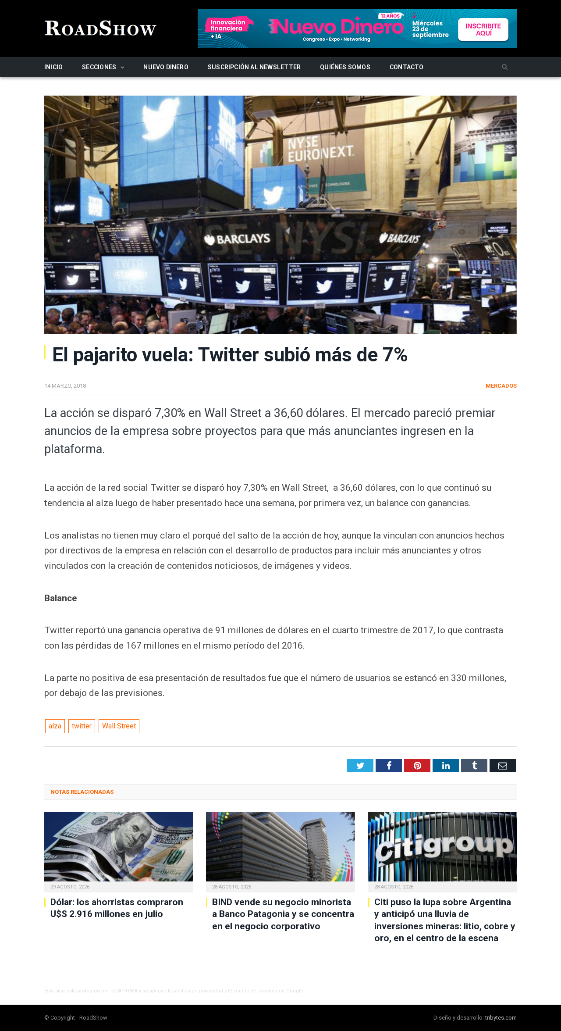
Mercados (501, 385)
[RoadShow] (100, 27)
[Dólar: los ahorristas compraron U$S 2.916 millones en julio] (118, 851)
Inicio (53, 67)
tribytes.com (501, 1017)
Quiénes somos (345, 67)
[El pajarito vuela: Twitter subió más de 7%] (280, 216)
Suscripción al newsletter (254, 67)
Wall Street (119, 726)
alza (55, 726)
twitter (82, 726)
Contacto (407, 67)
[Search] (505, 67)
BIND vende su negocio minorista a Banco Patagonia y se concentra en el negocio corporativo (283, 914)
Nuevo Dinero (165, 67)
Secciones (99, 67)
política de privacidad (198, 991)
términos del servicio (252, 991)
